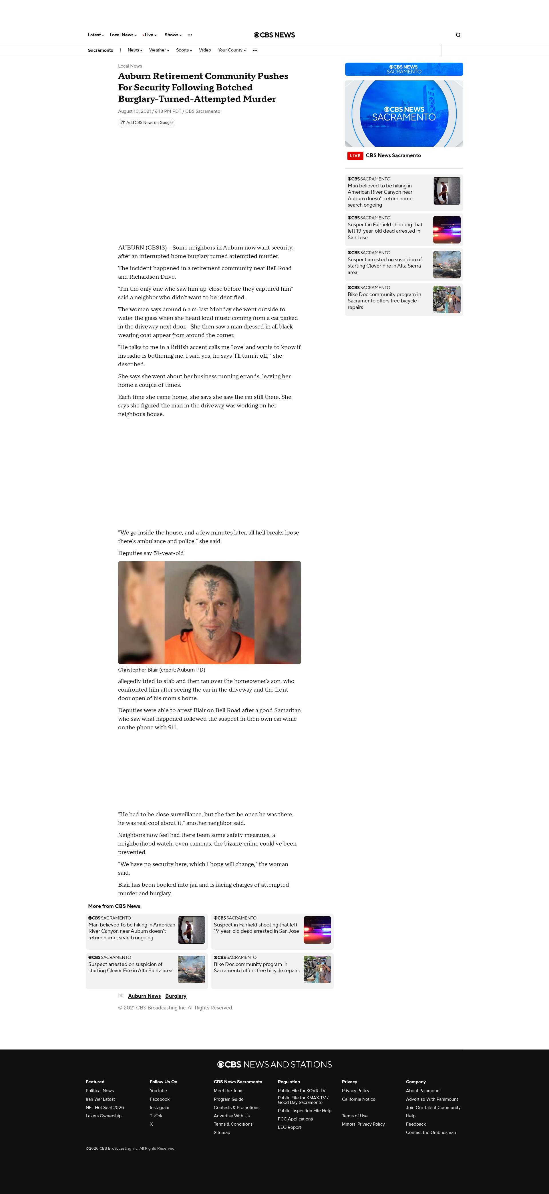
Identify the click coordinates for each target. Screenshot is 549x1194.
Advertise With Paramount (432, 1099)
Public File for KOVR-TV (302, 1090)
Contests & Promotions (236, 1107)
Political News (100, 1090)
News (134, 50)
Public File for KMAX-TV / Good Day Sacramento (303, 1100)
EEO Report (289, 1127)
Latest (95, 35)
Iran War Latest (100, 1099)
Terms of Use (355, 1116)
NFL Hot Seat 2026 (105, 1107)
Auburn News (144, 996)
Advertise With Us (232, 1116)
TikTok (156, 1116)
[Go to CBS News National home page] (274, 35)
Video (205, 50)
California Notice (358, 1099)
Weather (158, 50)
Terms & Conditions (233, 1124)
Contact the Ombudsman (431, 1132)
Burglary (175, 996)
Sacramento (100, 50)
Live (149, 35)
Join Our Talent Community (433, 1107)
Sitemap (222, 1132)
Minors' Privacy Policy (363, 1124)
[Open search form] (458, 34)
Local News (122, 35)
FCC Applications (295, 1119)
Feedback (416, 1124)
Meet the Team (229, 1090)
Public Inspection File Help (304, 1110)
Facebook (160, 1099)
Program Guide (229, 1099)
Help (410, 1116)
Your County (231, 50)
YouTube (158, 1090)
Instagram (159, 1107)
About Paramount (423, 1090)
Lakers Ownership (104, 1116)
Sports (183, 50)
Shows (172, 35)
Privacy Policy (355, 1090)
